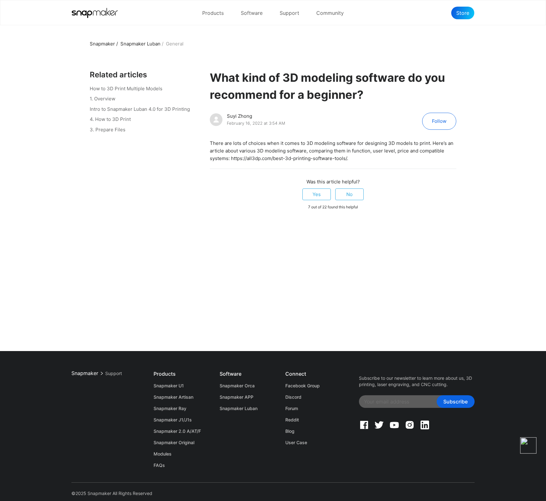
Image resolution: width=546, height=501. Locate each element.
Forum (291, 408)
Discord (293, 397)
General (175, 44)
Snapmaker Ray (170, 408)
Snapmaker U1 (169, 385)
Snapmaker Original (174, 442)
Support (289, 13)
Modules (163, 453)
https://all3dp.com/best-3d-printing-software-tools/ (289, 158)
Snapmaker (102, 44)
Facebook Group (302, 385)
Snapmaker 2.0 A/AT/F (177, 431)
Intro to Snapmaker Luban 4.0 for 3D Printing (140, 109)
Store (462, 13)
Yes (316, 194)
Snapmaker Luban (140, 44)
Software (252, 13)
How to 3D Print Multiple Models (126, 89)
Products (213, 13)
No (349, 194)
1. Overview (102, 99)
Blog (289, 431)
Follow (439, 121)
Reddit (292, 419)
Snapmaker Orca (237, 385)
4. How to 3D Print (110, 119)
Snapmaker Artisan (173, 397)
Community (330, 13)
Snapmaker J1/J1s (173, 419)
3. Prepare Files (107, 130)
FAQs (159, 465)
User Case (296, 442)
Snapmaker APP (236, 397)
